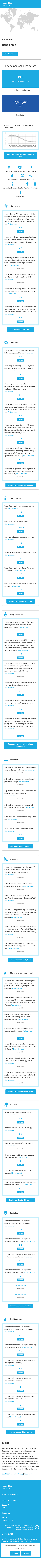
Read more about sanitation (20, 1306)
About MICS (28, 1474)
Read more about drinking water (20, 1432)
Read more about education (20, 846)
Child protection (19, 171)
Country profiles (8, 39)
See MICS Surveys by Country (12, 1474)
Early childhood (12, 180)
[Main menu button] (38, 4)
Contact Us (6, 1505)
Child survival (31, 171)
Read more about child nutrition (20, 1200)
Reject (27, 1554)
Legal (4, 1508)
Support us (6, 1513)
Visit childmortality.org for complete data (20, 155)
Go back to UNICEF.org (10, 1494)
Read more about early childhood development (20, 745)
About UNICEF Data (9, 1500)
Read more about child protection (20, 485)
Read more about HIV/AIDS (21, 960)
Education (22, 180)
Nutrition (27, 188)
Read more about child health (20, 330)
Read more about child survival (20, 601)
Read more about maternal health (20, 1091)
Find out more (12, 224)
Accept (16, 1554)
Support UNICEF (7, 1520)
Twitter (4, 1518)
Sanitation (34, 188)
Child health (9, 171)
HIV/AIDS (30, 180)
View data (20, 231)
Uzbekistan (8, 54)
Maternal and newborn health (13, 188)
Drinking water (20, 196)
